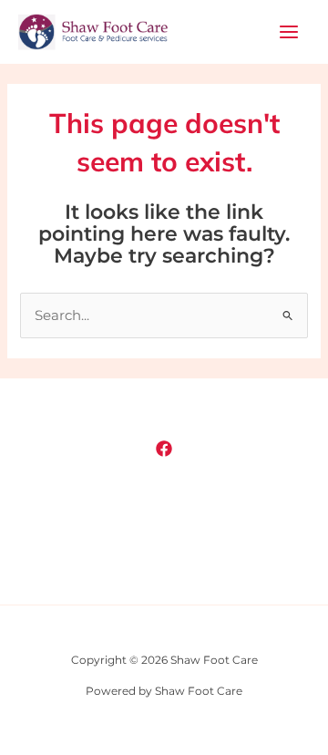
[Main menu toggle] (289, 32)
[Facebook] (164, 448)
